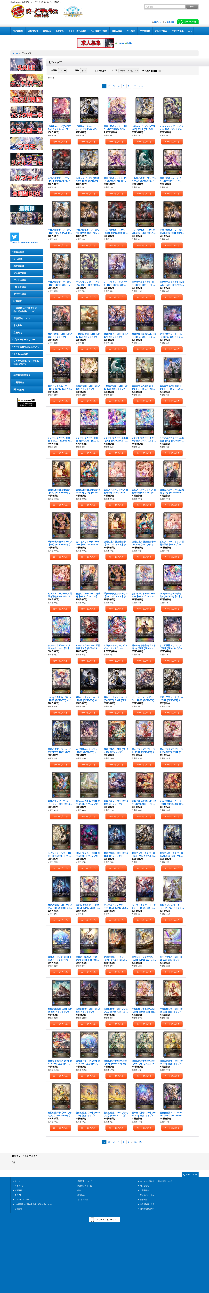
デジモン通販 (20, 294)
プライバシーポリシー (24, 339)
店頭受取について (22, 318)
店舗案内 (18, 332)
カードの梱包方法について (26, 347)
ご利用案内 (19, 382)
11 (135, 86)
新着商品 (81, 1195)
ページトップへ (192, 1174)
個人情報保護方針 (147, 1209)
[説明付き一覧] (162, 70)
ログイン (157, 22)
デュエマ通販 (20, 273)
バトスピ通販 (20, 287)
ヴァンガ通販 (20, 280)
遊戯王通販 (19, 252)
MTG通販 (18, 259)
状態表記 (18, 301)
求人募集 (18, 325)
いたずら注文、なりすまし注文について (26, 362)
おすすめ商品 (82, 1199)
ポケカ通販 (19, 266)
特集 (79, 1190)
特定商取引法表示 (22, 375)
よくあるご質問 (21, 354)
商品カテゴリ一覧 (84, 1186)
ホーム (17, 1181)
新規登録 (170, 22)
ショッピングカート (23, 1199)
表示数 (54, 70)
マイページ (19, 1186)
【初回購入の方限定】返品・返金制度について (25, 309)
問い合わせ (19, 389)
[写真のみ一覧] (155, 70)
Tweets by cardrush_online (24, 242)
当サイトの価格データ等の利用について (156, 1181)
